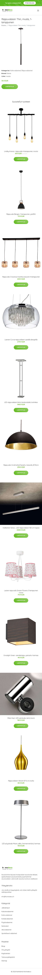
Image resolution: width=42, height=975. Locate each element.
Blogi (3, 946)
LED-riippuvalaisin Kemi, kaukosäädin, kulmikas (21, 402)
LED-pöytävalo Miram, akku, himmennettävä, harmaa (21, 844)
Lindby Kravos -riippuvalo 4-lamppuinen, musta (21, 151)
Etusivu (3, 25)
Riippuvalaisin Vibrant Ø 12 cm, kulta (21, 781)
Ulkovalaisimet (6, 930)
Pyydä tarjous (29, 3)
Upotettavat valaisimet (9, 933)
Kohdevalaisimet (7, 919)
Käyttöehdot (5, 953)
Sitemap (4, 961)
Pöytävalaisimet (6, 922)
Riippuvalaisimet (27, 70)
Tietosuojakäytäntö (8, 957)
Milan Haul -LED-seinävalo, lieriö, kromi (21, 718)
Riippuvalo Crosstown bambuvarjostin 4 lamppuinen (21, 277)
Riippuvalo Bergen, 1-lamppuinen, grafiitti (21, 214)
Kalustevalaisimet (7, 911)
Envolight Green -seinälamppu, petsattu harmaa (21, 655)
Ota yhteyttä (5, 950)
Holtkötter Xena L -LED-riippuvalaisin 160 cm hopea (21, 528)
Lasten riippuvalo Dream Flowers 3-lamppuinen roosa (21, 592)
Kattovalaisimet (15, 70)
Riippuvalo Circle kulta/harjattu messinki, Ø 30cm (21, 465)
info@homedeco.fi (7, 897)
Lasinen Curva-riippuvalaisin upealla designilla (21, 340)
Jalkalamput (5, 908)
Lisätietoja (9, 86)
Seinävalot (5, 926)
